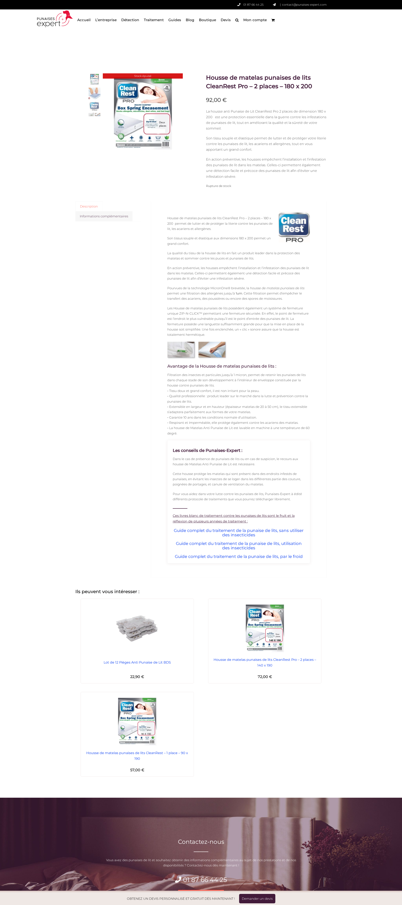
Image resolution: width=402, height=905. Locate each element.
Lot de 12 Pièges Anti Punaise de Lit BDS (137, 662)
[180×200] (143, 113)
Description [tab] (89, 206)
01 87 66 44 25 (253, 4)
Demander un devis (257, 899)
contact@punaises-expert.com (304, 4)
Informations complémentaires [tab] (104, 216)
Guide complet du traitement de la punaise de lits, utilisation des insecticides (239, 545)
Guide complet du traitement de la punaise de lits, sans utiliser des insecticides (239, 532)
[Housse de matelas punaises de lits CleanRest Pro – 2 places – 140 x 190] (265, 628)
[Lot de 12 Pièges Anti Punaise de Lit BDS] (137, 628)
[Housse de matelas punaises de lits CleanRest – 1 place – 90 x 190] (137, 721)
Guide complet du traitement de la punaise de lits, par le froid (239, 556)
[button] (237, 19)
